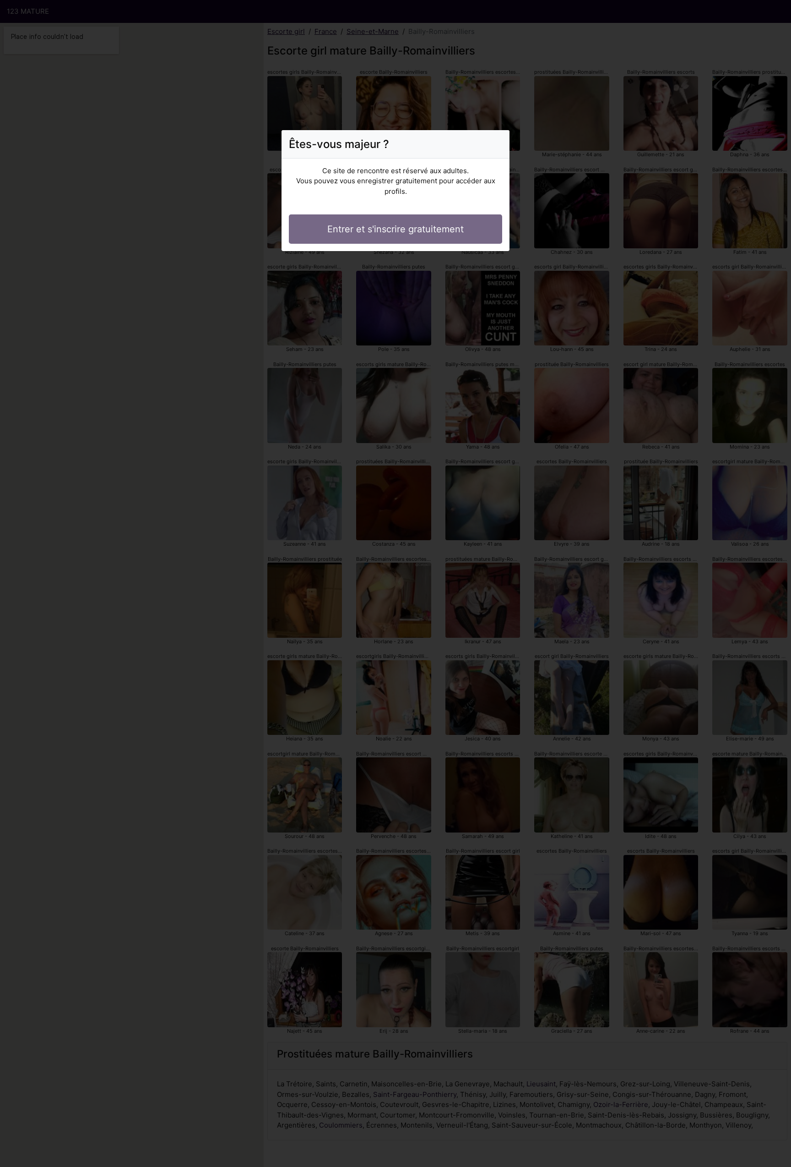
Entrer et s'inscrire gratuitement (395, 229)
